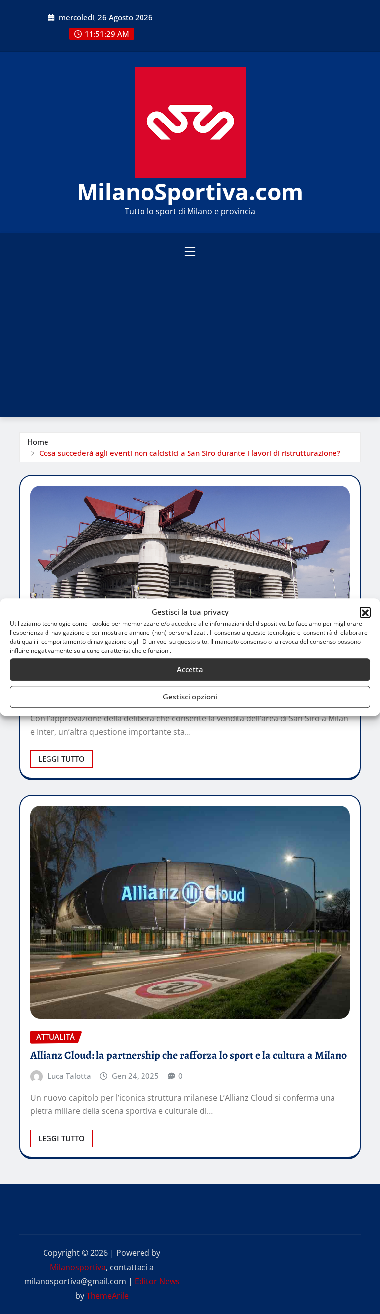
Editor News (157, 1281)
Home (37, 442)
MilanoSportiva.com (190, 191)
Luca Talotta (69, 1076)
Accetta (190, 669)
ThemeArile (107, 1295)
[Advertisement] (194, 336)
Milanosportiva (78, 1267)
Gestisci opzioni (190, 696)
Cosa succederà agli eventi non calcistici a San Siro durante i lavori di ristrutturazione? (189, 453)
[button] (365, 612)
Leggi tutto (61, 759)
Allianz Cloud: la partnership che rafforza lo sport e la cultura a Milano (188, 1055)
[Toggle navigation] (190, 251)
